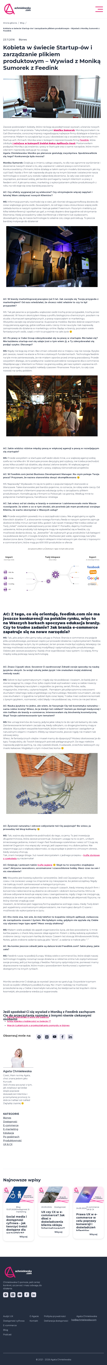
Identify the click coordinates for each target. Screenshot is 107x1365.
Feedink (84, 140)
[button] (99, 9)
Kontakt (34, 1321)
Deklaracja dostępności (56, 1321)
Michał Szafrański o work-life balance (28, 1017)
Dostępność (10, 1121)
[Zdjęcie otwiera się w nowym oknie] (52, 256)
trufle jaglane (44, 865)
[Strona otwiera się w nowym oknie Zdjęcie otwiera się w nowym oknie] (52, 405)
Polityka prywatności (55, 1316)
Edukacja (8, 1133)
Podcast (7, 1334)
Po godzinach (11, 1136)
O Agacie (34, 1316)
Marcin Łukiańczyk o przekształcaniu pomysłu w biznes (38, 1025)
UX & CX (7, 1144)
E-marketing (10, 1129)
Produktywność (12, 1140)
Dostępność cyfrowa (13, 1321)
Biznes (7, 1117)
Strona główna (10, 23)
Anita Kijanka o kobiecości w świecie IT (29, 1021)
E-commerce (11, 1125)
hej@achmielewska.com (83, 1320)
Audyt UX (8, 1316)
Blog (22, 23)
